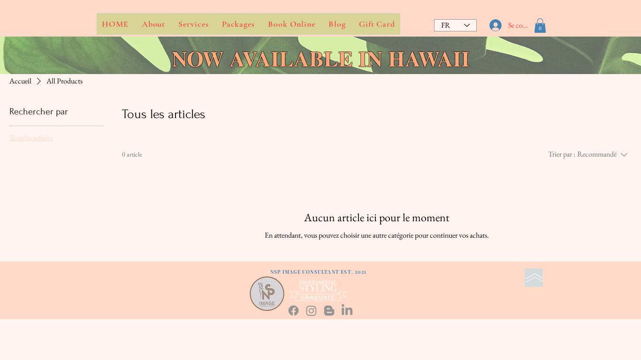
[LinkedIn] (347, 310)
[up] (534, 278)
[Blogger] (329, 310)
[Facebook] (293, 310)
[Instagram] (311, 310)
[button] (540, 25)
